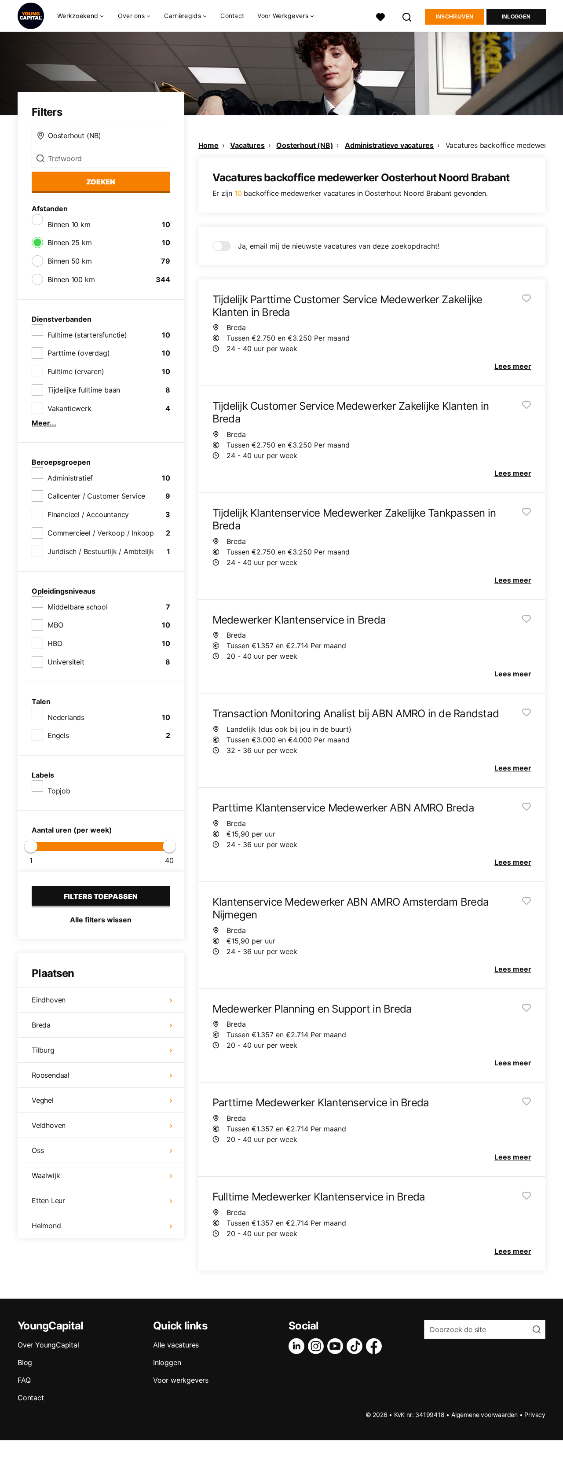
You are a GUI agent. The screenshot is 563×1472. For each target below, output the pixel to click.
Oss (38, 1150)
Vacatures (247, 145)
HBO (55, 643)
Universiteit (66, 661)
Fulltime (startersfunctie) (87, 334)
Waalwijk (46, 1175)
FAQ (24, 1380)
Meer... (44, 422)
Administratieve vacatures (389, 145)
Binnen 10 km (69, 224)
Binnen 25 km (70, 242)
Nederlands (66, 717)
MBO (55, 624)
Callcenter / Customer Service (96, 496)
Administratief (70, 478)
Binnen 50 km (70, 261)
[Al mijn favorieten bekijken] (380, 16)
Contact (232, 15)
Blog (25, 1362)
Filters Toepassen (101, 896)
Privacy (534, 1414)
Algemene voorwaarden (484, 1414)
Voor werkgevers (180, 1380)
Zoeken (100, 181)
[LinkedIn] (298, 1346)
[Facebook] (375, 1346)
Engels (58, 735)
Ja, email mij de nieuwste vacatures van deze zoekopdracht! (338, 246)
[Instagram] (317, 1346)
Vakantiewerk (69, 408)
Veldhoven (49, 1125)
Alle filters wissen (101, 919)
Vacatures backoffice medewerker (501, 145)
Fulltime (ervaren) (76, 371)
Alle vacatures (176, 1344)
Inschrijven (454, 17)
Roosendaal (50, 1075)
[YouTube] (337, 1346)
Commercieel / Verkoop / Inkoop (101, 533)
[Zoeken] (407, 16)
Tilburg (43, 1050)
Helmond (46, 1225)
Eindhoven (49, 999)
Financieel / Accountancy (88, 514)
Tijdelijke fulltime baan (84, 389)
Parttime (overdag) (79, 353)
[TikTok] (356, 1346)
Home (208, 145)
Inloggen (516, 17)
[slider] (30, 846)
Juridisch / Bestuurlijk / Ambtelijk (101, 551)
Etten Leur (48, 1200)
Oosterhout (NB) (304, 145)
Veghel (43, 1100)
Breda (41, 1024)
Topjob (59, 790)
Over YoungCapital (48, 1344)
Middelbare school (78, 606)
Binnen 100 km (71, 279)
